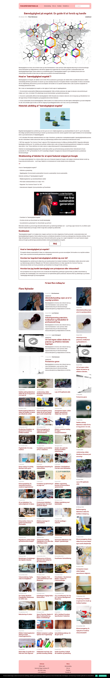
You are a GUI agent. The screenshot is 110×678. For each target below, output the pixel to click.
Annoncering (47, 6)
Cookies (59, 6)
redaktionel (88, 17)
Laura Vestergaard (56, 335)
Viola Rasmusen (55, 293)
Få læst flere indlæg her (55, 283)
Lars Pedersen (55, 313)
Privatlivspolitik (102, 675)
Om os (54, 6)
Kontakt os (66, 6)
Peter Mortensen (32, 17)
